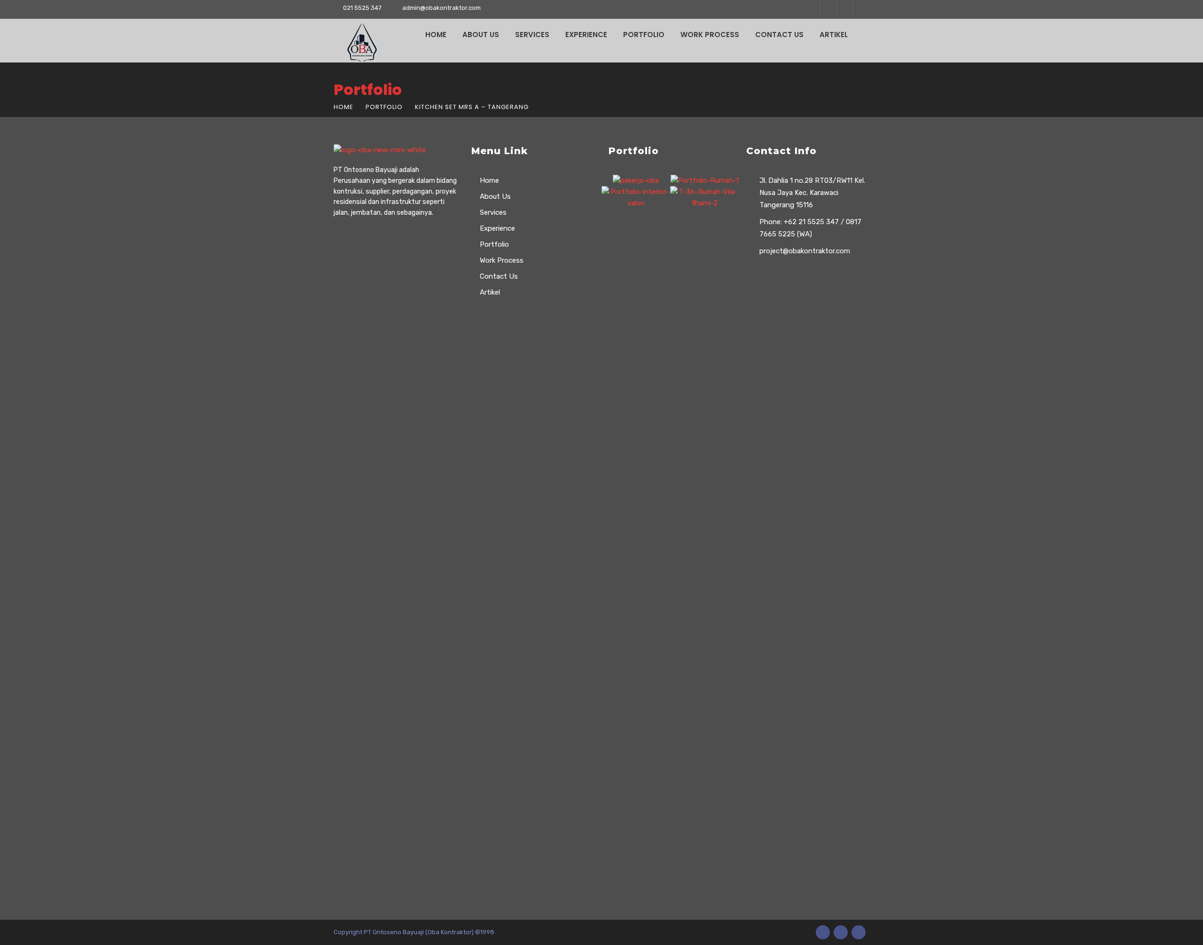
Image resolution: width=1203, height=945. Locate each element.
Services (532, 34)
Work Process (709, 34)
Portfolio (643, 34)
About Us (480, 34)
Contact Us (779, 34)
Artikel (834, 34)
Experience (586, 34)
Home (435, 34)
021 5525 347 (362, 7)
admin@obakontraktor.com (441, 7)
